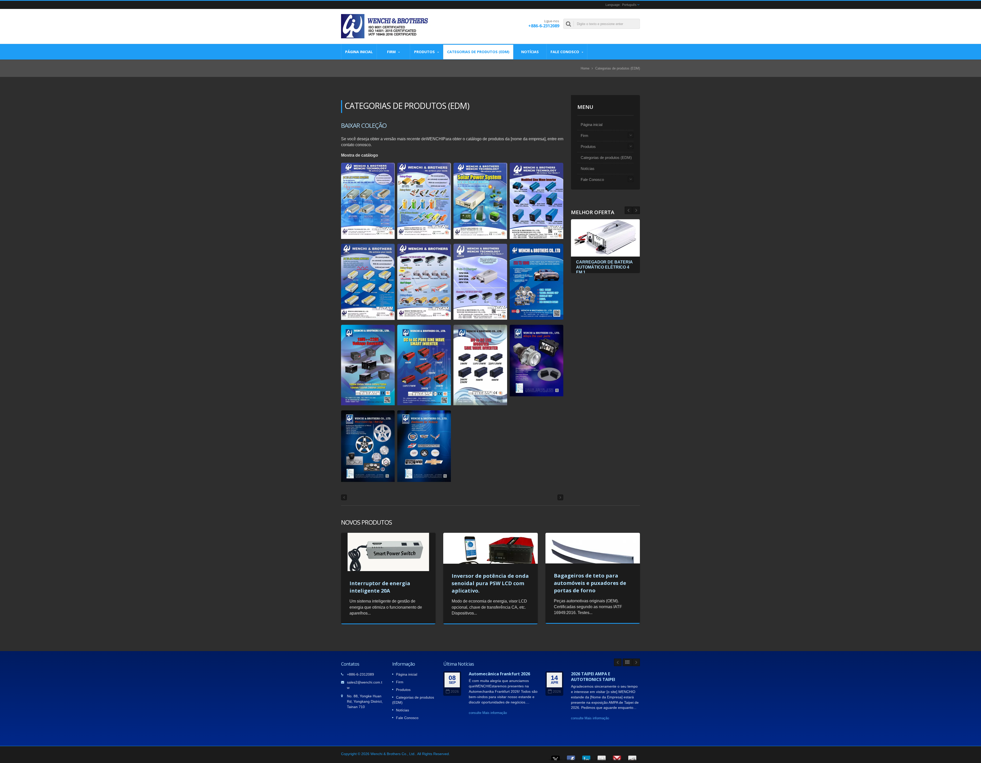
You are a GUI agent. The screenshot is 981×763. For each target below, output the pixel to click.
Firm (392, 51)
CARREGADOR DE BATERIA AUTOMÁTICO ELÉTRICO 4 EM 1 (604, 267)
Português (629, 5)
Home (585, 68)
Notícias (530, 51)
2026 (455, 691)
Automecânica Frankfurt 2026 (499, 674)
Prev (636, 210)
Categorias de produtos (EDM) (478, 51)
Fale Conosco (565, 51)
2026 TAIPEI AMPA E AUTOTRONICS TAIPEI (593, 676)
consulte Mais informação (488, 713)
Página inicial (359, 51)
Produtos (425, 51)
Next (628, 210)
